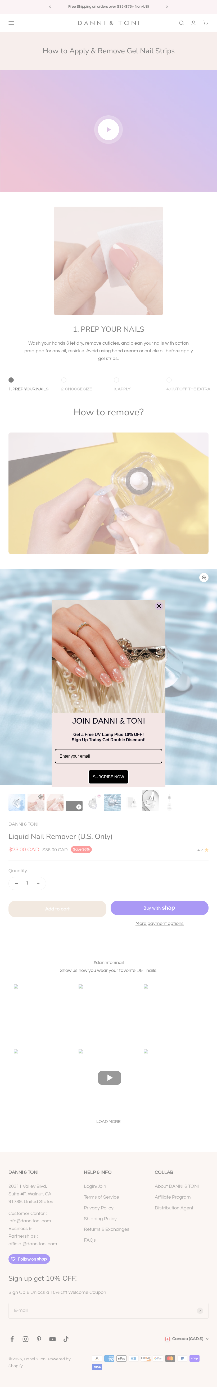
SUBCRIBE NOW (108, 777)
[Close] (159, 606)
